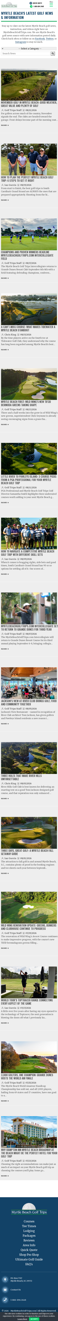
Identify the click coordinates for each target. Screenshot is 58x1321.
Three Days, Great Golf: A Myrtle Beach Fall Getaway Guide (27, 852)
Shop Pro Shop (29, 1254)
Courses (29, 1221)
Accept (34, 1319)
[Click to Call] (5, 1299)
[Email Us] (5, 1290)
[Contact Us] (5, 1279)
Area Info (29, 1245)
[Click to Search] (53, 53)
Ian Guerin (10, 185)
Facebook (40, 38)
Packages (29, 1235)
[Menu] (51, 5)
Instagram (20, 42)
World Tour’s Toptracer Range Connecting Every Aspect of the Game (27, 1002)
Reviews (29, 1240)
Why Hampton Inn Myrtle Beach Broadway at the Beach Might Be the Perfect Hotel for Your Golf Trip (29, 1153)
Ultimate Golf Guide (29, 1259)
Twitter (49, 38)
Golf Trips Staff (13, 110)
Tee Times (29, 1226)
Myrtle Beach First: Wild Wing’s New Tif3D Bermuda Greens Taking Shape (26, 403)
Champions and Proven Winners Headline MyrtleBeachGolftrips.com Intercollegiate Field (27, 255)
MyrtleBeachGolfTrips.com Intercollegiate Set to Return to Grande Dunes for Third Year (29, 627)
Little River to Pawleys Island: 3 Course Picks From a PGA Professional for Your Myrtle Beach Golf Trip (28, 480)
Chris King (10, 334)
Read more (4, 125)
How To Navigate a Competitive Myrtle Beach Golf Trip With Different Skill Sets (27, 553)
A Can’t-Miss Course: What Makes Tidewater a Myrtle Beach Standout (28, 328)
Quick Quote (37, 3)
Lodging (29, 1231)
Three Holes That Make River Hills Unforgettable (21, 777)
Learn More (22, 1319)
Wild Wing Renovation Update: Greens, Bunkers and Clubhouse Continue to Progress (28, 927)
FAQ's (29, 1264)
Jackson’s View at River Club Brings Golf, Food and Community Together (29, 702)
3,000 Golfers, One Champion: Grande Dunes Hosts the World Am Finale (27, 1076)
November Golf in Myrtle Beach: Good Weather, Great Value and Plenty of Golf (29, 104)
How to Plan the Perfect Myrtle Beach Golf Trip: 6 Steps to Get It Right (27, 179)
